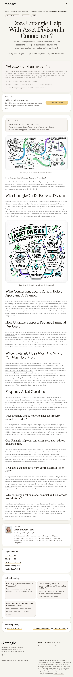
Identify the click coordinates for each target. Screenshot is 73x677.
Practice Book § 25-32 (13, 459)
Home (7, 11)
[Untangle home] (10, 3)
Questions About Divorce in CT (20, 11)
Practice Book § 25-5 (12, 569)
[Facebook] (5, 655)
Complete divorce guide (41, 628)
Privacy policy (53, 646)
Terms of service (43, 646)
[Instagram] (2, 655)
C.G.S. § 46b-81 (32, 189)
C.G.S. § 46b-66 (59, 306)
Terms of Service (59, 674)
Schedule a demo (57, 103)
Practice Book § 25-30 (42, 337)
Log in (59, 642)
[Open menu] (66, 3)
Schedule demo (49, 642)
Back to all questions (14, 628)
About (40, 642)
